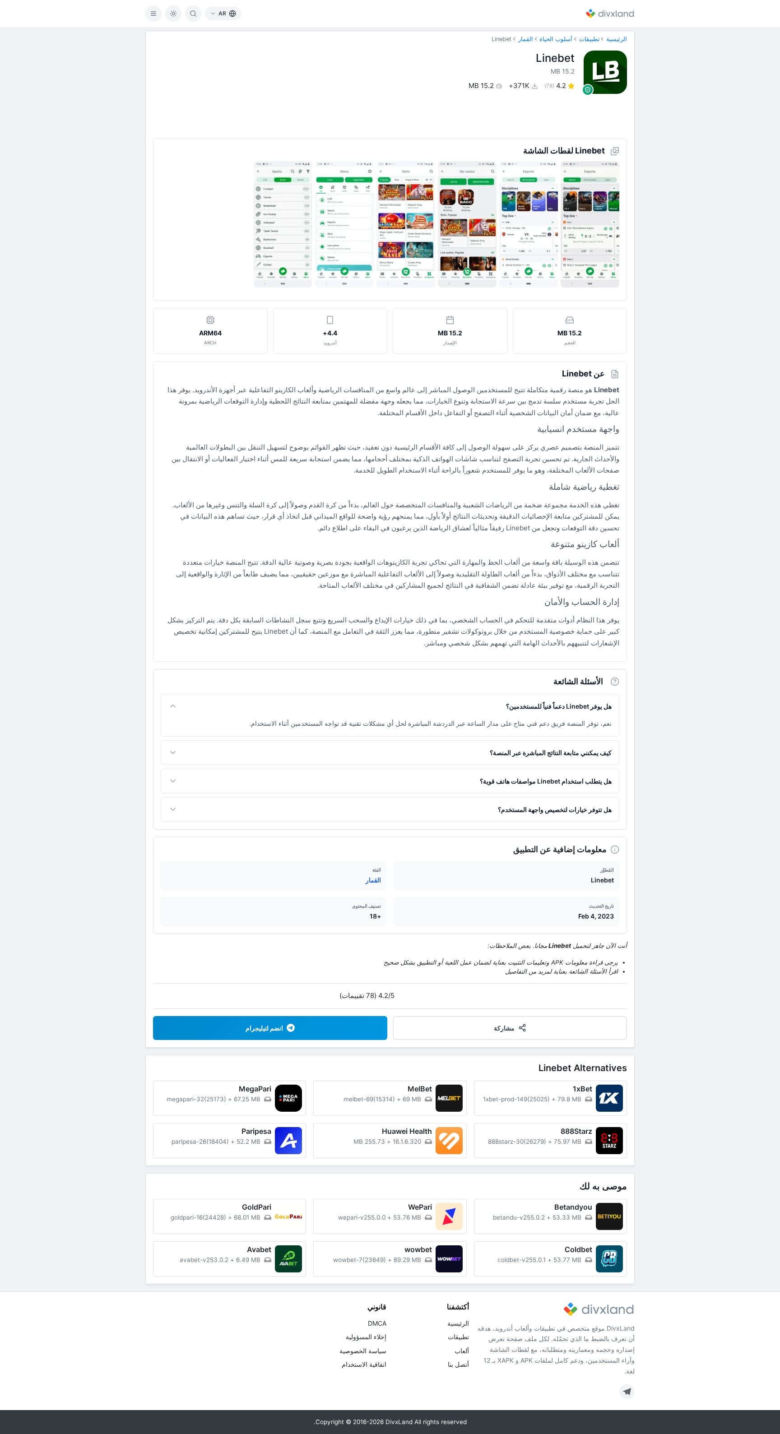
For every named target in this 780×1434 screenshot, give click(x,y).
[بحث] (193, 13)
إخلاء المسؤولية (366, 1337)
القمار (525, 39)
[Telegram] (627, 1391)
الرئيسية (616, 39)
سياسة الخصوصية (362, 1351)
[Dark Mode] (173, 13)
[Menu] (153, 13)
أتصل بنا (458, 1364)
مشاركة (504, 1028)
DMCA (377, 1323)
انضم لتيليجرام (264, 1028)
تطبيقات (589, 39)
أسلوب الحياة (555, 39)
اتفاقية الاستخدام (364, 1364)
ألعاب (462, 1351)
